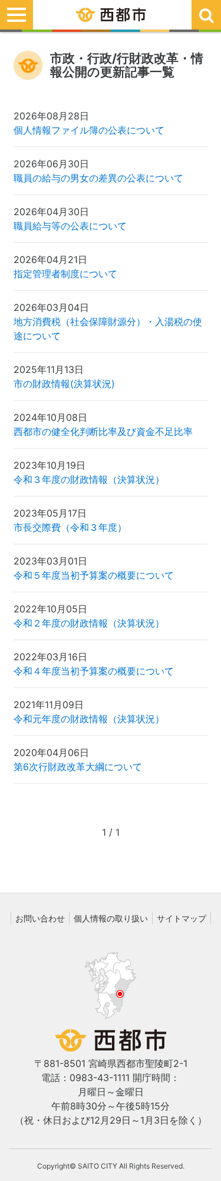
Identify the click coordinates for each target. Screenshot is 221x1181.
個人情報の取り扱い (111, 918)
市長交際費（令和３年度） (70, 527)
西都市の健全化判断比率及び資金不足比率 (103, 431)
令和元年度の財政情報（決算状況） (89, 719)
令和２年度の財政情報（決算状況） (89, 623)
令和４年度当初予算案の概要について (94, 671)
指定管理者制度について (65, 274)
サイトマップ (181, 918)
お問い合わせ (40, 918)
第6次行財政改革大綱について (78, 767)
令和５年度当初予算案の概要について (94, 575)
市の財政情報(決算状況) (64, 384)
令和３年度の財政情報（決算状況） (89, 479)
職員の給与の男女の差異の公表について (98, 178)
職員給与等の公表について (70, 226)
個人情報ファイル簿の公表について (89, 130)
